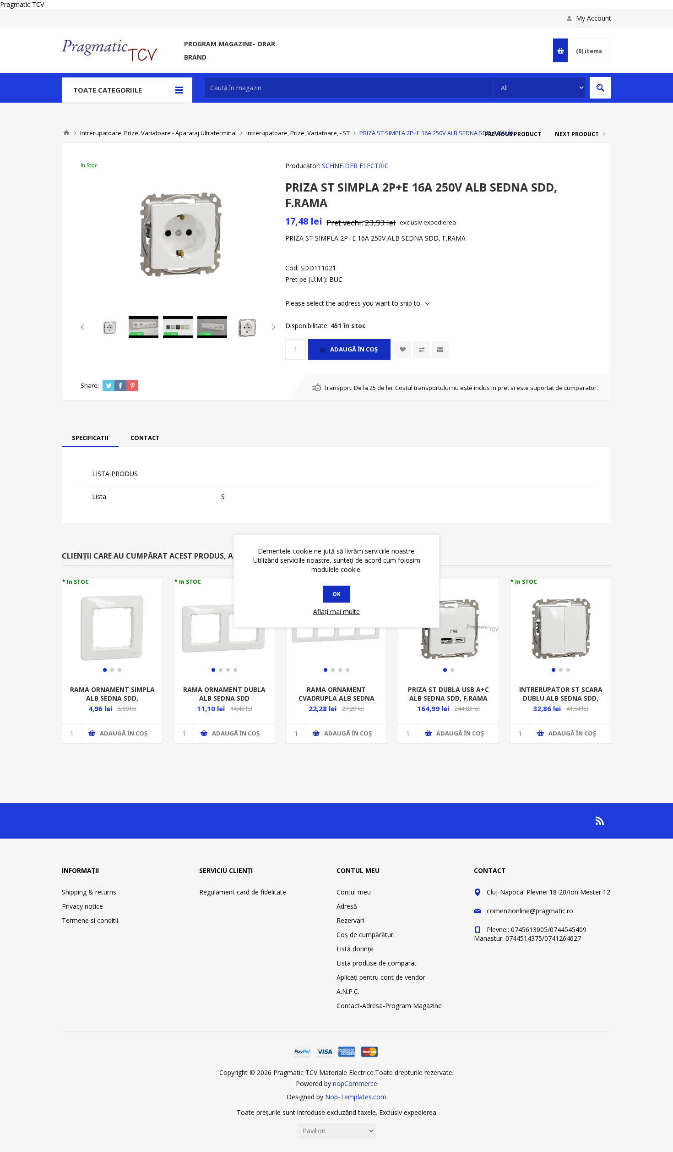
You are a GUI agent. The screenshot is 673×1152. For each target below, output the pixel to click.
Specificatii (90, 437)
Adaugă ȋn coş (354, 349)
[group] (112, 628)
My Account (593, 18)
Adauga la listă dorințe (402, 349)
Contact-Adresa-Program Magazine (389, 1005)
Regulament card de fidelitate (242, 892)
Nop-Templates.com (355, 1096)
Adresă (346, 906)
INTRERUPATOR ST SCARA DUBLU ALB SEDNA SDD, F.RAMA (560, 698)
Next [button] (271, 327)
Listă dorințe (355, 948)
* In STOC (75, 582)
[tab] (90, 437)
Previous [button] (84, 327)
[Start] (66, 133)
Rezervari (350, 920)
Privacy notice (82, 906)
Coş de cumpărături (365, 934)
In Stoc (89, 165)
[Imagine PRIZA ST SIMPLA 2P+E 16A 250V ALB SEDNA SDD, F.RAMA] (109, 327)
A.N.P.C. (347, 991)
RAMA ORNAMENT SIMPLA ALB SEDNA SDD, (112, 693)
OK (336, 594)
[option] (109, 327)
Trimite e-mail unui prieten (440, 349)
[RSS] (600, 820)
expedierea (439, 222)
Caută (600, 88)
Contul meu (353, 892)
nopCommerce (355, 1083)
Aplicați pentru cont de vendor (380, 977)
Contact (145, 437)
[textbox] (349, 88)
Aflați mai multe (336, 611)
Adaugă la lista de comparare (421, 349)
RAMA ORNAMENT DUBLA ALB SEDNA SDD (224, 693)
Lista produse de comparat (376, 963)
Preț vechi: (344, 222)
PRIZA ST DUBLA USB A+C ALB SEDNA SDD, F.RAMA (448, 693)
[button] (105, 670)
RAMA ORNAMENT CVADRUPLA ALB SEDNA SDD (336, 698)
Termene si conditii (90, 920)
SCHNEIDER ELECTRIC (355, 165)
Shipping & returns (89, 892)
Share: (90, 385)
